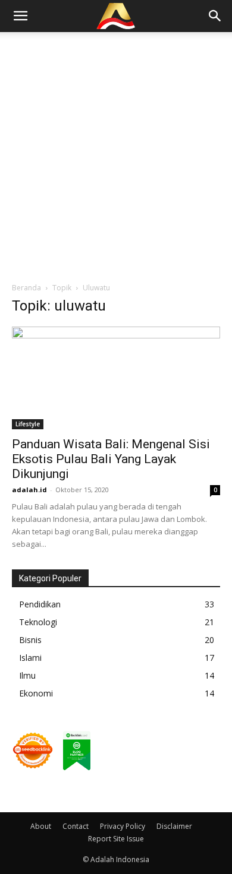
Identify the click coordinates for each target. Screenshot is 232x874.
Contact (75, 826)
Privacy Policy (122, 826)
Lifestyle (27, 424)
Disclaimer (174, 826)
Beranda (26, 288)
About (40, 826)
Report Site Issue (116, 839)
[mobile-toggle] (20, 16)
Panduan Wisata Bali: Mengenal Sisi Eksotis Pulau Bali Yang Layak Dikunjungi (111, 459)
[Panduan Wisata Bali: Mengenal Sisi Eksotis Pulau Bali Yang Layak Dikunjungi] (116, 378)
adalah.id (29, 489)
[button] (215, 16)
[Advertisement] (116, 154)
